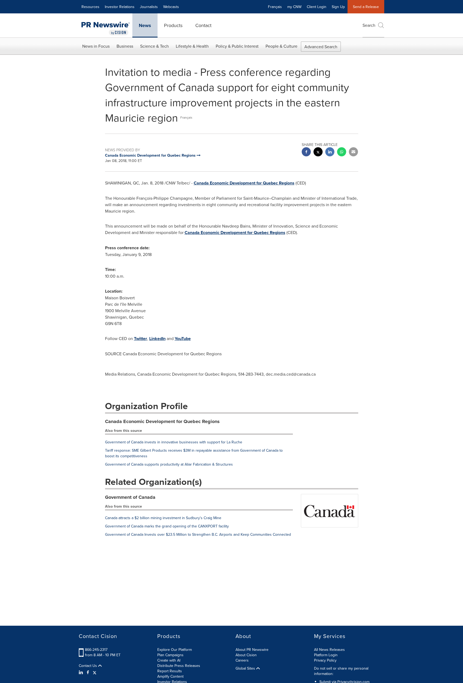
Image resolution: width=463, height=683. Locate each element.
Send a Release (366, 6)
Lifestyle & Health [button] (192, 46)
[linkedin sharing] (329, 152)
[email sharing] (353, 152)
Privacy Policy (325, 660)
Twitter (140, 338)
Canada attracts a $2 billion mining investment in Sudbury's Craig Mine (163, 517)
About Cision (246, 655)
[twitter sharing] (318, 152)
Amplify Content (170, 676)
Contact (203, 25)
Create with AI (168, 660)
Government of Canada (130, 497)
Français (275, 6)
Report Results (169, 671)
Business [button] (125, 46)
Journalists (149, 6)
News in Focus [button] (96, 46)
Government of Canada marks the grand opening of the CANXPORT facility (167, 526)
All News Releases (329, 649)
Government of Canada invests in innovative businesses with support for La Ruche (173, 442)
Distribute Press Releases (178, 665)
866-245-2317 (96, 649)
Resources (90, 6)
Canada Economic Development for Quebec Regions (244, 183)
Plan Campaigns (170, 655)
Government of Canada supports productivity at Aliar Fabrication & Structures (169, 464)
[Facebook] (87, 672)
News (145, 25)
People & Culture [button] (281, 46)
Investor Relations (120, 6)
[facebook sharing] (306, 152)
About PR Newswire (252, 649)
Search (369, 25)
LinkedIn (157, 338)
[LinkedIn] (81, 672)
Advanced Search (320, 47)
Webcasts (171, 6)
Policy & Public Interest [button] (237, 46)
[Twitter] (94, 672)
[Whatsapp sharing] (341, 152)
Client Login (316, 6)
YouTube (183, 338)
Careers (242, 660)
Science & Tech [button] (154, 46)
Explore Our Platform (174, 649)
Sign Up (338, 6)
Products (173, 25)
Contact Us (88, 665)
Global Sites (246, 668)
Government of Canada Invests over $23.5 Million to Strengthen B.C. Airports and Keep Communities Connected (198, 534)
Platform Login (326, 655)
